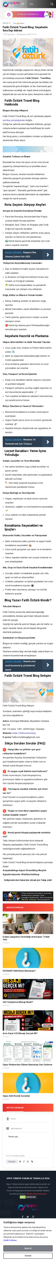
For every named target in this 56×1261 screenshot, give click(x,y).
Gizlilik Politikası (10, 1240)
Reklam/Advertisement (36, 1194)
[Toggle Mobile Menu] (23, 4)
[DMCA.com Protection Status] (28, 1197)
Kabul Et (28, 1248)
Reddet (28, 1256)
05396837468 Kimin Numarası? (19, 970)
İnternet (6, 943)
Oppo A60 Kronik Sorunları (16, 1095)
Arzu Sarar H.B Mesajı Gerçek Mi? (20, 1033)
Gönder (11, 1161)
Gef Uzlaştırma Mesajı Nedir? (18, 1002)
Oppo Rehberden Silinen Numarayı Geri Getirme (27, 1064)
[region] (28, 1239)
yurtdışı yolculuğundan (14, 120)
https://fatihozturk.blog (23, 733)
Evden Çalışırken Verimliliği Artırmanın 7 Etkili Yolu (26, 938)
